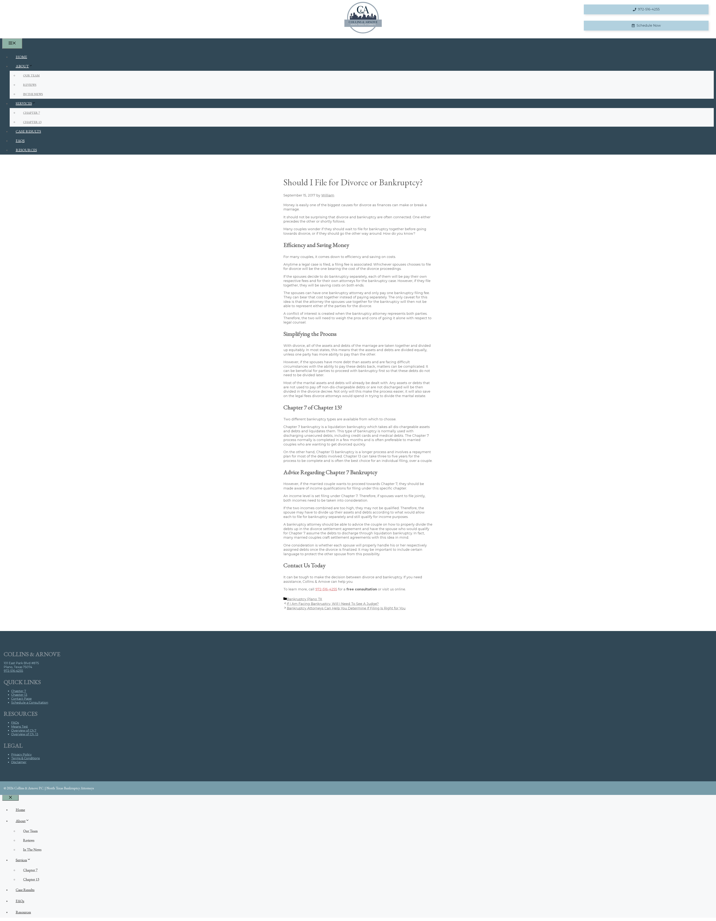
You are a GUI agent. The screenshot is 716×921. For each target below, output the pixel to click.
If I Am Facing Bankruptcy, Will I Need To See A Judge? (333, 604)
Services (24, 103)
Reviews (29, 85)
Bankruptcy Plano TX (304, 599)
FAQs (20, 140)
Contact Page (21, 698)
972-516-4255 (326, 589)
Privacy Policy (21, 754)
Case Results (28, 131)
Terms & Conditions (25, 758)
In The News (33, 94)
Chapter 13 (32, 122)
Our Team (31, 75)
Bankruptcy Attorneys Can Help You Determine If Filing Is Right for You (346, 608)
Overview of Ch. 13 (24, 734)
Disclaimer (18, 762)
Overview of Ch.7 (23, 730)
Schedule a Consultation (29, 702)
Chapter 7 (31, 113)
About (22, 66)
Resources (26, 150)
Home (21, 56)
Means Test (19, 726)
